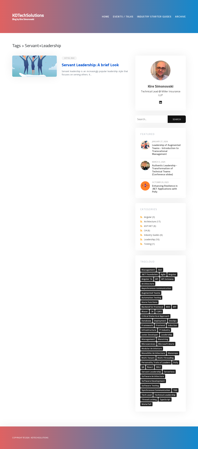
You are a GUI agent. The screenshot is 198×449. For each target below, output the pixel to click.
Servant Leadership (151, 371)
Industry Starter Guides (154, 16)
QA (143, 367)
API (156, 279)
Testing (149, 243)
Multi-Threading (165, 357)
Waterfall (146, 404)
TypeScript (165, 399)
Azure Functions (149, 302)
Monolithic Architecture (153, 353)
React (150, 367)
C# (147, 230)
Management (148, 269)
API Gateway (167, 279)
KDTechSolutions (28, 15)
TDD (175, 390)
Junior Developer (150, 334)
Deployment (160, 320)
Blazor (145, 311)
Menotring (163, 339)
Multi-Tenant (148, 357)
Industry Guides (153, 234)
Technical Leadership (165, 394)
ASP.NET (150, 225)
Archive (180, 16)
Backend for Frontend (152, 306)
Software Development (153, 380)
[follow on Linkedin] (160, 102)
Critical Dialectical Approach (155, 316)
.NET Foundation (150, 274)
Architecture (152, 221)
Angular (149, 217)
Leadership (151, 239)
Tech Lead (147, 394)
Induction (172, 325)
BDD (168, 306)
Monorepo (173, 353)
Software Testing (150, 385)
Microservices (148, 343)
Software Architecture (153, 376)
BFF (174, 306)
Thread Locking (149, 399)
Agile (163, 274)
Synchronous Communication (156, 390)
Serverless (169, 371)
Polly (175, 362)
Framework (147, 325)
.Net (160, 269)
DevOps (172, 320)
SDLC (158, 367)
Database (146, 320)
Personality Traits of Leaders (156, 362)
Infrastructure (149, 330)
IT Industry (164, 330)
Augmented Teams (151, 292)
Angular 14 (147, 279)
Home (105, 16)
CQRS (159, 311)
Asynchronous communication (156, 288)
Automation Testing (151, 297)
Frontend (160, 325)
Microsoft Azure (166, 343)
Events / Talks (123, 16)
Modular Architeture (152, 348)
